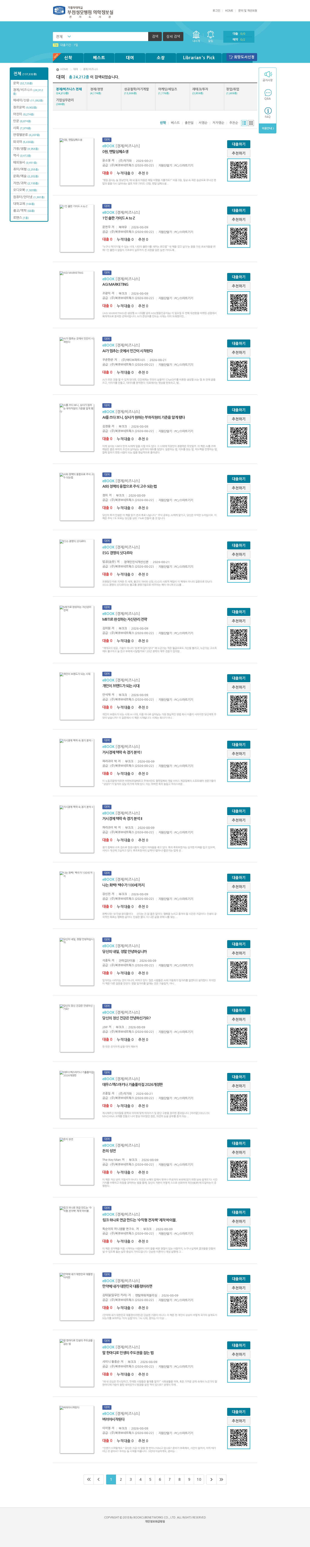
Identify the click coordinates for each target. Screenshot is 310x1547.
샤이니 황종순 (111, 1361)
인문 (22, 121)
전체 (59, 36)
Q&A (267, 98)
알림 (210, 41)
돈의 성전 (109, 1151)
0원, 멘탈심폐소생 (115, 151)
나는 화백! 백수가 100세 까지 (123, 885)
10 (199, 1479)
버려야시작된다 (113, 1419)
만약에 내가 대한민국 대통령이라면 (127, 1286)
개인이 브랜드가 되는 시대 (120, 686)
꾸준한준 (107, 359)
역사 (22, 155)
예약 (239, 39)
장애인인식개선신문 (136, 562)
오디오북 (25, 190)
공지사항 (268, 80)
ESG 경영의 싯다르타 (117, 553)
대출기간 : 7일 (66, 45)
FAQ (268, 117)
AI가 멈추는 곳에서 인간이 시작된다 (127, 351)
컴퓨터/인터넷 (28, 197)
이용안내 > (267, 128)
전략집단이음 (127, 960)
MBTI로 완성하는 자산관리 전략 (124, 619)
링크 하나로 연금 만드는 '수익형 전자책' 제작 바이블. (139, 1220)
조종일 (106, 1093)
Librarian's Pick (199, 58)
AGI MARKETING (115, 284)
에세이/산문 (28, 100)
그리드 (251, 123)
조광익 (106, 293)
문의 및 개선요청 (247, 10)
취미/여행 (26, 169)
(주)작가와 (125, 160)
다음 (211, 1479)
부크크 (123, 293)
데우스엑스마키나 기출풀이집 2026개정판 (132, 1084)
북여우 (123, 227)
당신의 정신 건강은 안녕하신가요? (126, 1018)
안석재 (106, 694)
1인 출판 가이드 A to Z (118, 218)
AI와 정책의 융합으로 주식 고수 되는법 (129, 486)
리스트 (244, 123)
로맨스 (21, 217)
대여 (130, 58)
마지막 (221, 1479)
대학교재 (24, 203)
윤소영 (106, 160)
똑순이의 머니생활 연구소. (118, 1228)
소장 (161, 58)
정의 (105, 495)
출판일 (189, 122)
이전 (99, 1479)
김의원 (106, 628)
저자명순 (218, 122)
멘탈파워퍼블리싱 (146, 1295)
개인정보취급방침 (155, 1521)
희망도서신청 (244, 57)
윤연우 (106, 227)
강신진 (106, 894)
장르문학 (25, 107)
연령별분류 (26, 134)
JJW (105, 1027)
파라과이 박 (109, 761)
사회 (22, 128)
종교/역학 (24, 210)
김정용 (106, 426)
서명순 (203, 122)
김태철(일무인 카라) (114, 1295)
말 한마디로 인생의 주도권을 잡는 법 (127, 1353)
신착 (68, 58)
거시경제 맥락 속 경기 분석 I (121, 752)
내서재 (196, 41)
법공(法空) (109, 561)
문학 (23, 83)
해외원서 (25, 162)
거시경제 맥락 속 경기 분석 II (122, 818)
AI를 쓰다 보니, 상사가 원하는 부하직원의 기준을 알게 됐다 (143, 417)
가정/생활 (26, 148)
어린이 (23, 114)
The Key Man (111, 1159)
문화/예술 (26, 176)
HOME (229, 10)
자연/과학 (26, 183)
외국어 (23, 141)
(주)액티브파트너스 (133, 360)
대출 (239, 33)
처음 (89, 1479)
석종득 (106, 960)
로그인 (216, 10)
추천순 (233, 122)
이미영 (106, 1428)
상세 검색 (173, 36)
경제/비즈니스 (90, 69)
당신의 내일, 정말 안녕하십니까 (124, 951)
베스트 (99, 58)
